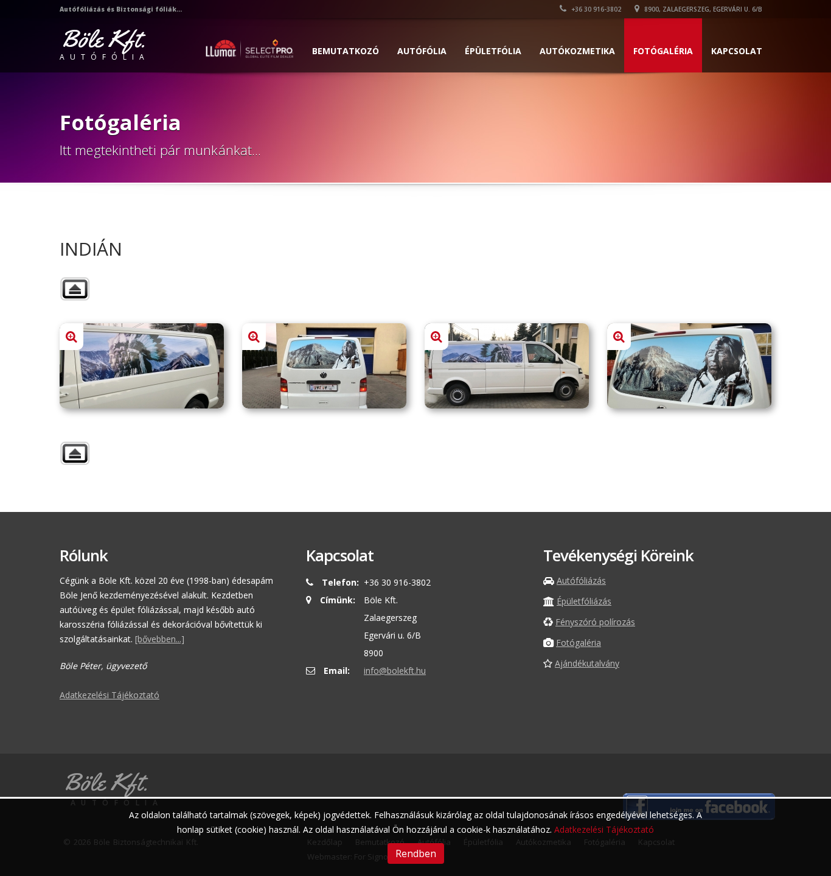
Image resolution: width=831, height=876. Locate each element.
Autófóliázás (581, 580)
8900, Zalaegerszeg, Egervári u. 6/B (702, 9)
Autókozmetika (577, 51)
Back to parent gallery (75, 289)
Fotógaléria (663, 51)
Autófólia (422, 51)
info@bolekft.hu (395, 670)
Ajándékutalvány (587, 663)
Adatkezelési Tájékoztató (109, 695)
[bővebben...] (159, 639)
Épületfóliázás (584, 601)
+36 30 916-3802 (595, 9)
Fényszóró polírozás (595, 622)
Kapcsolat (736, 51)
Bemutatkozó (345, 51)
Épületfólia (493, 51)
